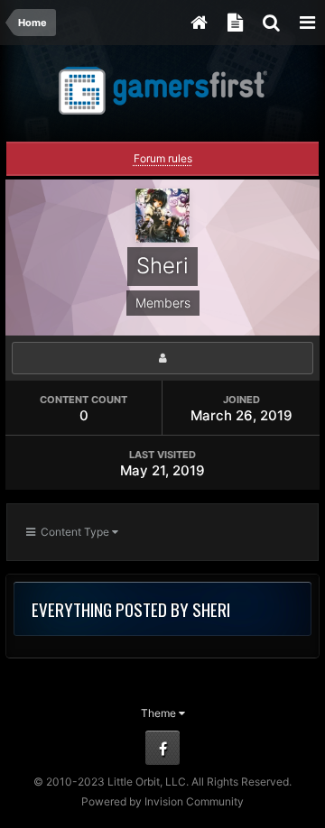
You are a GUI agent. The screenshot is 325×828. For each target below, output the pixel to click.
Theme (160, 713)
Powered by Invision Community (162, 801)
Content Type (73, 531)
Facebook (162, 748)
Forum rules (163, 158)
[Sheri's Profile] (162, 358)
